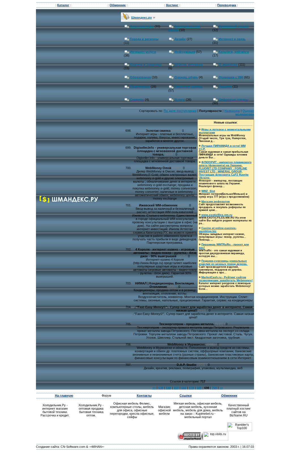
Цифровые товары (233, 99)
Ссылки (186, 395)
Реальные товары (188, 86)
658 (176, 388)
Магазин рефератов (215, 201)
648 (168, 388)
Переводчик (226, 5)
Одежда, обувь (186, 77)
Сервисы (137, 99)
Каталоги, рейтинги (234, 51)
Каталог (63, 5)
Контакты (144, 395)
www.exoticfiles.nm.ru (216, 214)
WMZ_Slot (208, 191)
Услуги (179, 99)
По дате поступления (180, 111)
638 (160, 388)
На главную (64, 395)
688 (199, 388)
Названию (232, 111)
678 (191, 388)
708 (214, 388)
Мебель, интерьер (188, 64)
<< (154, 388)
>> (221, 388)
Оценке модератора (244, 112)
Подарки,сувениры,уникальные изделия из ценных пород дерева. (223, 262)
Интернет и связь (232, 39)
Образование (140, 77)
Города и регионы (144, 39)
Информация (184, 51)
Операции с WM (231, 77)
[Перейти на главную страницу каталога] (69, 201)
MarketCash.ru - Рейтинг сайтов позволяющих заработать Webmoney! (226, 279)
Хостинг (172, 5)
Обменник (118, 5)
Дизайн (180, 39)
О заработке (228, 64)
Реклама (225, 86)
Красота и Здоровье (146, 64)
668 (183, 388)
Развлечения (140, 86)
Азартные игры (142, 26)
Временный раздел (234, 26)
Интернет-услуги (143, 51)
